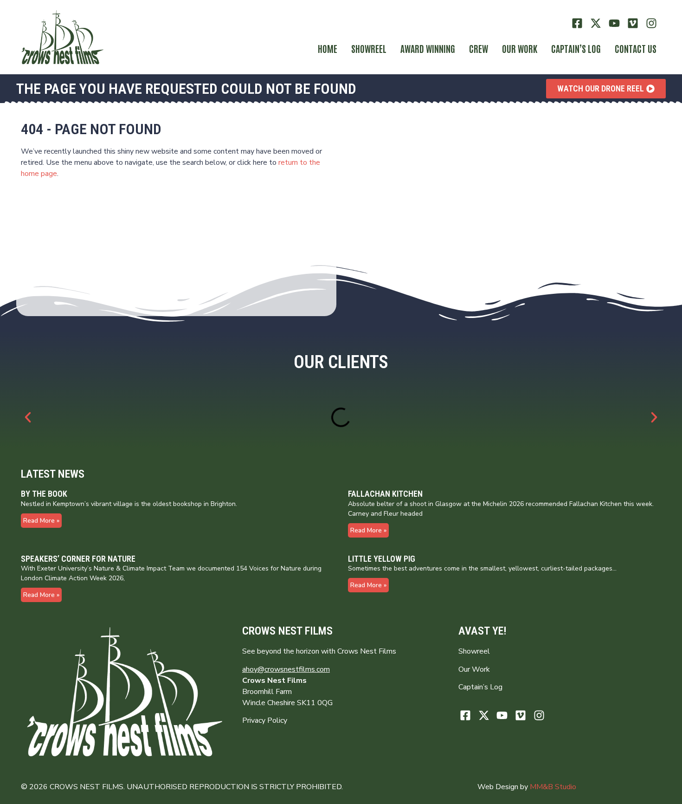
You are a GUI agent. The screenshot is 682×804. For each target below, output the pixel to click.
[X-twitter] (596, 23)
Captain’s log (576, 48)
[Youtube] (614, 23)
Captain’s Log (480, 687)
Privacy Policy (264, 720)
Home (327, 48)
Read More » (41, 520)
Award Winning (427, 48)
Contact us (635, 48)
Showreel (368, 48)
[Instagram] (651, 23)
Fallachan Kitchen (385, 494)
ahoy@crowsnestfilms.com (286, 669)
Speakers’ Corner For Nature (78, 559)
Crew (478, 48)
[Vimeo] (632, 23)
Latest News (52, 473)
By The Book (44, 494)
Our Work (519, 48)
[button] (28, 417)
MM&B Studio (553, 787)
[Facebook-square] (577, 23)
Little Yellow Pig (381, 559)
